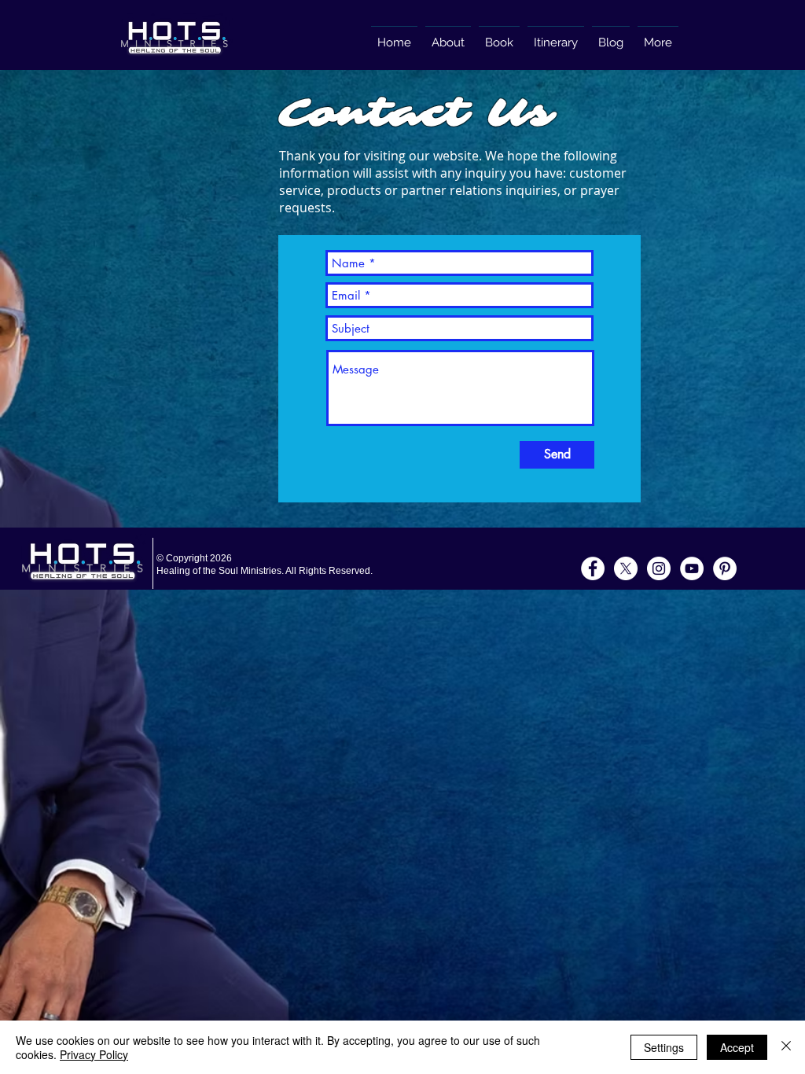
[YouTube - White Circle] (692, 568)
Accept (737, 1047)
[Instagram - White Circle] (659, 568)
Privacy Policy (94, 1054)
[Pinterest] (725, 568)
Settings (664, 1047)
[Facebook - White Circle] (593, 568)
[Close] (786, 1047)
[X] (626, 568)
